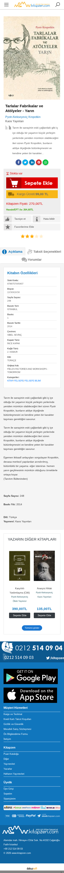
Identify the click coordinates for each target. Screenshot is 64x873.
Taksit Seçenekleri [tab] (47, 251)
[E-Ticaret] (32, 868)
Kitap (10, 380)
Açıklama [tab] (15, 251)
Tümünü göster (32, 628)
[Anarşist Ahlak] (30, 565)
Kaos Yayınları (30, 597)
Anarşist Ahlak (30, 588)
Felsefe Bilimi (33, 380)
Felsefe (19, 380)
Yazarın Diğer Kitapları (32, 539)
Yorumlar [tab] (35, 259)
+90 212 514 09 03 (13, 848)
